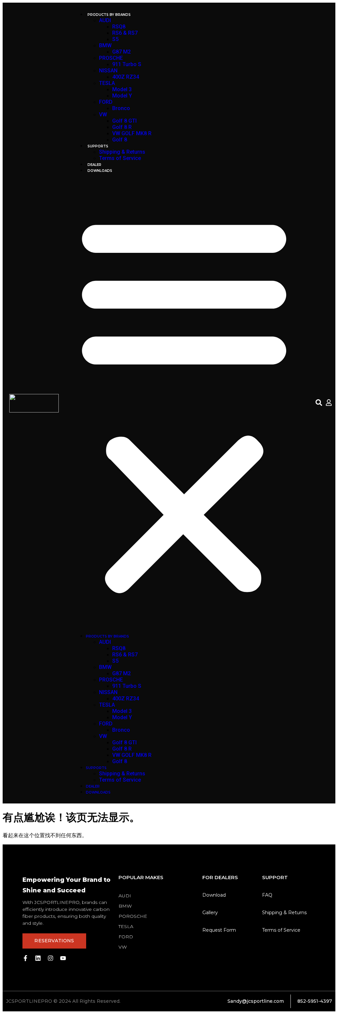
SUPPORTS (97, 146)
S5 (115, 39)
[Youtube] (63, 958)
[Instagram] (50, 958)
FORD (106, 102)
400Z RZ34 (125, 77)
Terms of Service (120, 158)
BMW (105, 45)
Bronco (121, 108)
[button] (184, 403)
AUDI (105, 20)
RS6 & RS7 (125, 33)
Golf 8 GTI (124, 121)
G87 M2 (121, 52)
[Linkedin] (38, 958)
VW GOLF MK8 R (132, 133)
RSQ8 (118, 26)
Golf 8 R (122, 127)
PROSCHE (111, 58)
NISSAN (108, 70)
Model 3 (122, 89)
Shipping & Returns (122, 152)
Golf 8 (119, 139)
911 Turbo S (126, 64)
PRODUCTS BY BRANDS (109, 15)
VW (103, 114)
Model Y (122, 96)
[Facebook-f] (25, 958)
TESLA (107, 83)
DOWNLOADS (99, 171)
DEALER (94, 165)
